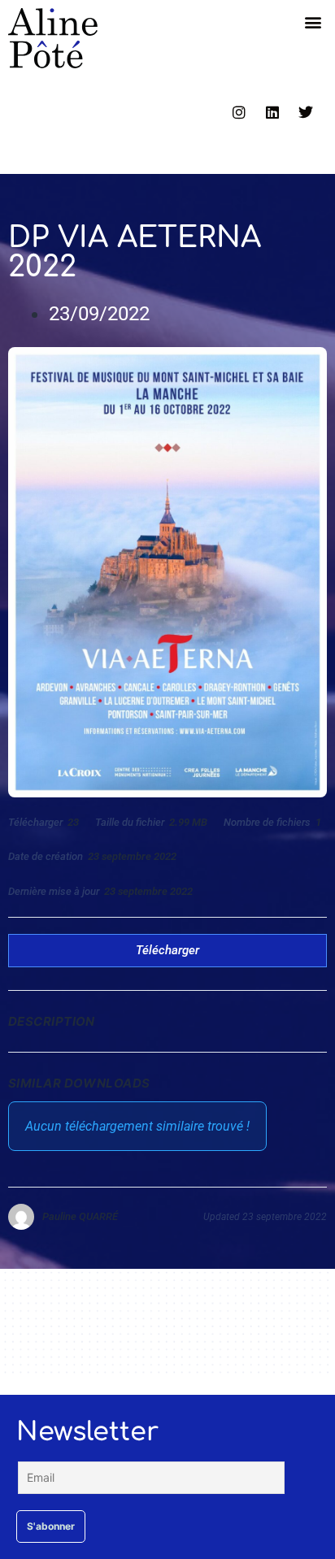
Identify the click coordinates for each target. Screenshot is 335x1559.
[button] (313, 21)
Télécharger (167, 950)
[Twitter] (305, 112)
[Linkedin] (272, 112)
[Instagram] (239, 112)
